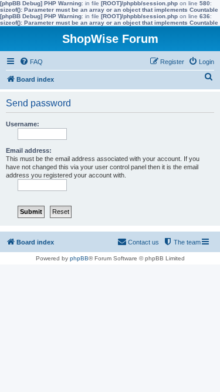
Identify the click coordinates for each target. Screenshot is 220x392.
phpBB (79, 258)
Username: (22, 124)
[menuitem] (31, 62)
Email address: (29, 150)
